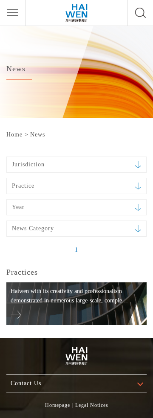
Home (14, 134)
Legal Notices (91, 405)
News (37, 134)
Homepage (57, 405)
